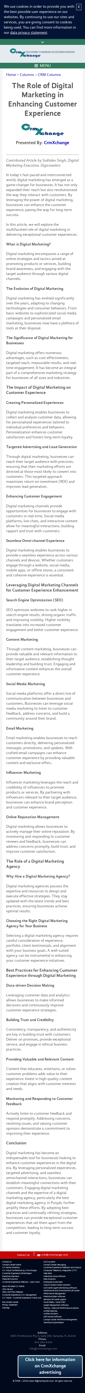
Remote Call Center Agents (55, 1299)
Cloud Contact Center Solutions (57, 1285)
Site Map (6, 1308)
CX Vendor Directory (11, 1267)
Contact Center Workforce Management (60, 1319)
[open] (42, 42)
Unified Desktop (50, 1311)
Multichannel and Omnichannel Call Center (62, 1290)
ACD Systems (49, 1262)
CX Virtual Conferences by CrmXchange (19, 1270)
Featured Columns (10, 1279)
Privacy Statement (9, 1305)
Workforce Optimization (54, 1322)
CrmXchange (56, 142)
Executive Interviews (10, 1276)
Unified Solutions (51, 1314)
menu (45, 65)
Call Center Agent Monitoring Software (60, 1288)
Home (11, 75)
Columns (27, 75)
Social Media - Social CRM (54, 1302)
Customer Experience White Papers (17, 1273)
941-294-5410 (43, 1342)
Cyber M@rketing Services (41, 1381)
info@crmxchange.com (54, 1254)
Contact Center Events (11, 1265)
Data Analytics (50, 1279)
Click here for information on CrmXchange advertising (50, 1366)
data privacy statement (28, 32)
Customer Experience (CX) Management (19, 1295)
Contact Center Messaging (55, 1265)
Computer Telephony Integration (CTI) (60, 1270)
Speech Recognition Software (56, 1305)
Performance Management (55, 1293)
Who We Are (7, 1289)
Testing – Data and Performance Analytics (61, 1308)
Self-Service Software (52, 1316)
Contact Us (7, 1262)
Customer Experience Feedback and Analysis (62, 1267)
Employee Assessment (53, 1282)
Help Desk (48, 1273)
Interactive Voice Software (54, 1276)
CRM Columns (49, 75)
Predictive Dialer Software (54, 1296)
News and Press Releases (12, 1292)
